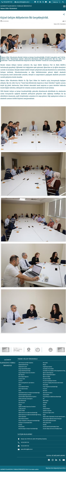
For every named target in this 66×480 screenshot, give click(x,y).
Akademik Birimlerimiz (23, 364)
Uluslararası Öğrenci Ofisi (48, 412)
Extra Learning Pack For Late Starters (26, 382)
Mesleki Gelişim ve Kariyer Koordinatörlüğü (28, 428)
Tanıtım (44, 404)
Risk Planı (45, 390)
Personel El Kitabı (47, 378)
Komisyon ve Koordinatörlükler (25, 422)
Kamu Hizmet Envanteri (23, 418)
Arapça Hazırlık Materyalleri (25, 368)
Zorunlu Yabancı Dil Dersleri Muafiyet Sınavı (52, 428)
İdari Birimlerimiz (22, 400)
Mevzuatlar (45, 362)
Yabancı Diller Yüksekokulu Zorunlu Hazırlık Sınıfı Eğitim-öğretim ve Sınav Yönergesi (54, 416)
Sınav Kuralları (46, 394)
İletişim (20, 404)
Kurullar (20, 424)
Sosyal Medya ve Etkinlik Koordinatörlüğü (52, 396)
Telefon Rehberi (46, 408)
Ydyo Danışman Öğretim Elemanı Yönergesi (52, 418)
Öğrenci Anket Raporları (48, 372)
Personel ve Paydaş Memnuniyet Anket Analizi (53, 382)
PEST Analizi (45, 384)
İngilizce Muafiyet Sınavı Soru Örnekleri (27, 406)
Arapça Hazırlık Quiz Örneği (24, 370)
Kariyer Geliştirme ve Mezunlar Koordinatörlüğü (29, 420)
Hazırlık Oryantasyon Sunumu (25, 394)
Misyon (44, 364)
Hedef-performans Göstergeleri (26, 398)
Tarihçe (44, 406)
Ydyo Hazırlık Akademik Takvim (49, 420)
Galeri (20, 384)
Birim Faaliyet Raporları (24, 376)
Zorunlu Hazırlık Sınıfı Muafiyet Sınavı (51, 426)
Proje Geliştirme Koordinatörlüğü (50, 386)
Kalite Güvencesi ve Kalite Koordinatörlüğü (28, 412)
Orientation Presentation (48, 368)
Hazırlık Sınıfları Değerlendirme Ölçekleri (27, 396)
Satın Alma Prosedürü (47, 392)
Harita (20, 390)
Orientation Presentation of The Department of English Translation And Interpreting (54, 370)
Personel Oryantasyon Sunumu (49, 380)
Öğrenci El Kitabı (46, 376)
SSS (43, 398)
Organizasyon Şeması (47, 366)
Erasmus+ (21, 380)
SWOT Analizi (45, 400)
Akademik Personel (23, 366)
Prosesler (45, 388)
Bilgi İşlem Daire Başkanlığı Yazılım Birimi (56, 468)
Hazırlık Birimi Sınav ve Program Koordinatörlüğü (29, 392)
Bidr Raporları (22, 374)
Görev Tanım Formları (23, 388)
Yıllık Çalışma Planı (47, 422)
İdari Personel (22, 402)
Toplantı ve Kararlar (47, 410)
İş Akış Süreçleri (22, 408)
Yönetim (44, 424)
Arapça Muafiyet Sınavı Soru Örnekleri (27, 372)
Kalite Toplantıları (22, 416)
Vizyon (44, 414)
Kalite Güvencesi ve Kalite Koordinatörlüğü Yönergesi (30, 414)
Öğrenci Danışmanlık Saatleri (49, 374)
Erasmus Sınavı (22, 378)
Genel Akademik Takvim (24, 386)
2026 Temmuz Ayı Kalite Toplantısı (26, 362)
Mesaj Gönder (22, 426)
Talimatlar (45, 402)
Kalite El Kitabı (22, 410)
